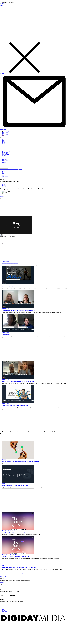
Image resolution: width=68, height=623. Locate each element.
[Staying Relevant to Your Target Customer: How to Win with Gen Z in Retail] (18, 378)
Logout (3, 135)
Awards (3, 143)
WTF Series (4, 161)
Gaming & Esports (5, 153)
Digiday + (4, 140)
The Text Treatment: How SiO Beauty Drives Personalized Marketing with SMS (18, 310)
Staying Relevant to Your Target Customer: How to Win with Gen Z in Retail (18, 381)
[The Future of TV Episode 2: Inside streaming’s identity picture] (18, 529)
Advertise (3, 610)
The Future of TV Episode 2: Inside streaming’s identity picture (15, 532)
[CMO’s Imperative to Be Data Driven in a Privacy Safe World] (18, 402)
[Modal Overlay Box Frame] (7, 595)
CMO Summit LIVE (5, 261)
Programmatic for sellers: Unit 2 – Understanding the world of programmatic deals (19, 567)
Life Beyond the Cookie (6, 151)
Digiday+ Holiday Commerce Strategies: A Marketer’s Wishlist (15, 485)
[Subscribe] (34, 128)
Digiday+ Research (5, 160)
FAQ (3, 133)
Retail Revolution (5, 185)
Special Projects (4, 159)
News (3, 139)
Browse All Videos (3, 576)
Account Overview (5, 134)
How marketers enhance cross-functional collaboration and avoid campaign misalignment (20, 461)
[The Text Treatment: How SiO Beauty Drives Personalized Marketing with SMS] (18, 307)
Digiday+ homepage (5, 132)
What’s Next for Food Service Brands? (10, 263)
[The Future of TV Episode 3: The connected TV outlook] (18, 506)
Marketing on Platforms (6, 150)
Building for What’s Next (7, 429)
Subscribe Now (2, 196)
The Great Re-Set (5, 334)
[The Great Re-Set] (18, 331)
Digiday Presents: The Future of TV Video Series (10, 530)
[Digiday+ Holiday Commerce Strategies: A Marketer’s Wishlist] (18, 482)
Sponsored (4, 459)
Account (1, 587)
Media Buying (4, 172)
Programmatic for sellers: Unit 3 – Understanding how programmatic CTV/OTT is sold (20, 572)
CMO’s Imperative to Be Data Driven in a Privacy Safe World (15, 405)
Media (3, 170)
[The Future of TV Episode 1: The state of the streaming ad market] (18, 553)
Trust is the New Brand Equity (8, 286)
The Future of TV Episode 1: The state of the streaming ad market (15, 556)
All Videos (4, 186)
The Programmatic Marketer (6, 149)
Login (5, 129)
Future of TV (4, 173)
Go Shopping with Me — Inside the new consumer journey (14, 437)
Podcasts (3, 141)
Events (3, 142)
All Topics (4, 155)
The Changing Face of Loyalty (8, 357)
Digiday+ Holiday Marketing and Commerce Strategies (13, 561)
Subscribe (1, 129)
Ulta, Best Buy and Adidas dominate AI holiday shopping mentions (11, 169)
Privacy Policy (4, 611)
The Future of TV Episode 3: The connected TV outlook (13, 508)
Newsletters (4, 162)
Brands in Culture (5, 152)
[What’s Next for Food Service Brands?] (18, 260)
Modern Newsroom (5, 154)
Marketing (4, 171)
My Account (2, 157)
